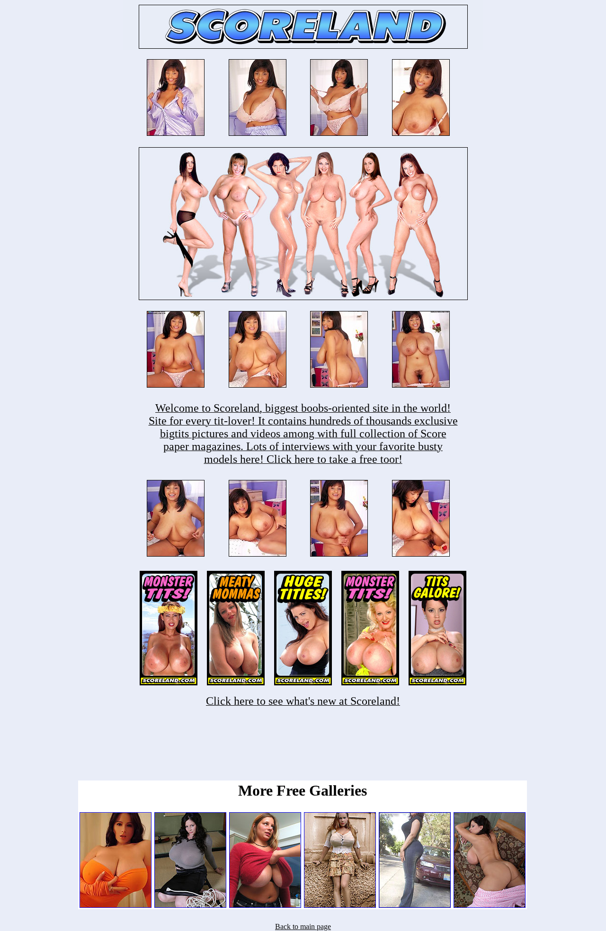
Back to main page (303, 926)
